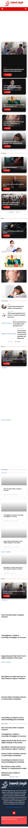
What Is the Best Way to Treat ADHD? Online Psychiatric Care (19, 323)
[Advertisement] (14, 26)
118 (16, 341)
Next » (18, 212)
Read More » (7, 74)
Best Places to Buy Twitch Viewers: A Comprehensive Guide (13, 767)
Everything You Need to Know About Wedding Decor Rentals (12, 719)
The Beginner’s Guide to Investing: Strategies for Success (13, 515)
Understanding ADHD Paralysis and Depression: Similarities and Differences (13, 123)
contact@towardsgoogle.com (14, 807)
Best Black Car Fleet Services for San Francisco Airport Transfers (13, 568)
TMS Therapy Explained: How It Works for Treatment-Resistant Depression (12, 87)
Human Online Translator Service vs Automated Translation (13, 698)
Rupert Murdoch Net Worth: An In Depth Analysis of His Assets (13, 542)
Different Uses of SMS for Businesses (10, 774)
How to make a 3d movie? (10, 167)
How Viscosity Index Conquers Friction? (12, 489)
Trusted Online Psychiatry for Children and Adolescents (13, 70)
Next (19, 341)
